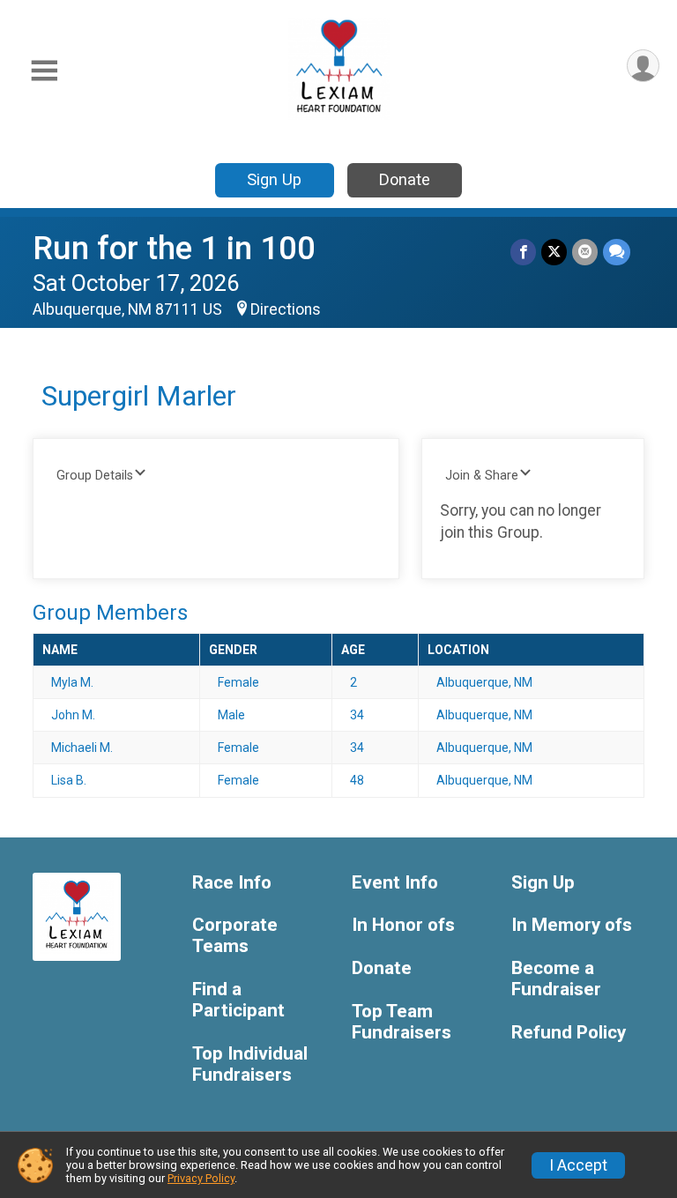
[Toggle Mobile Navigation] (44, 71)
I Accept (578, 1165)
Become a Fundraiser (556, 979)
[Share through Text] (616, 251)
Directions (285, 309)
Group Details (94, 475)
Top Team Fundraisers (401, 1022)
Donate (404, 179)
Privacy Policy (200, 1178)
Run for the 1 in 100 (174, 248)
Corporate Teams (235, 935)
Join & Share (481, 475)
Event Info (395, 883)
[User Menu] (643, 65)
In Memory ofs (571, 925)
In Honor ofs (403, 925)
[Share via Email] (585, 251)
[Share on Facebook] (523, 251)
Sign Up (274, 179)
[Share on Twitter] (554, 251)
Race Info (232, 883)
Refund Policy (568, 1033)
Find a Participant (238, 1000)
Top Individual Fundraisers (250, 1064)
